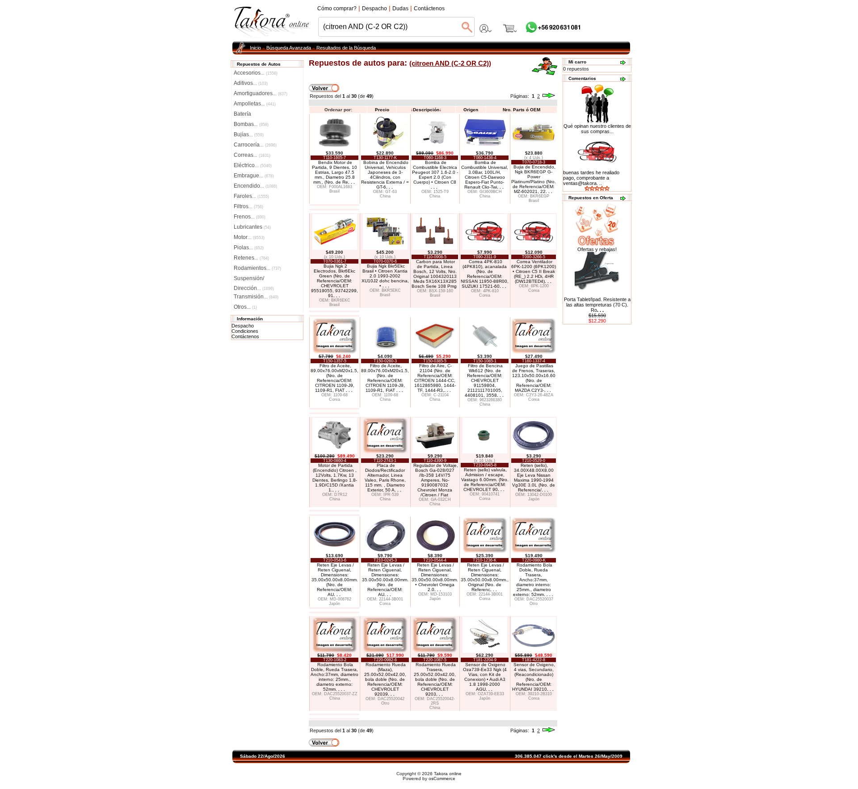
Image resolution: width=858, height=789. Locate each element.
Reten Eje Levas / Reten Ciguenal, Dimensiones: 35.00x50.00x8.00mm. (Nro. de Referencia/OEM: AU (334, 579)
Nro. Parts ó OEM (521, 109)
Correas (252, 155)
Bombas (251, 124)
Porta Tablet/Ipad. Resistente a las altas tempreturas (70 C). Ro (597, 305)
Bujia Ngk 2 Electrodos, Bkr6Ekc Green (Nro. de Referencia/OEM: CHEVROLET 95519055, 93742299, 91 (334, 281)
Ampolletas (255, 104)
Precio (382, 109)
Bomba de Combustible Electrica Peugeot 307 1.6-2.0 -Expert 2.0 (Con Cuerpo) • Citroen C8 (435, 174)
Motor (249, 237)
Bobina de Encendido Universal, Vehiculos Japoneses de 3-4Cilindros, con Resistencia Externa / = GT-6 (385, 174)
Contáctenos (245, 336)
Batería (242, 114)
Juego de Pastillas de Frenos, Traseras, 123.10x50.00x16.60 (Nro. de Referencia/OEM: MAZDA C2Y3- (533, 378)
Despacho (242, 325)
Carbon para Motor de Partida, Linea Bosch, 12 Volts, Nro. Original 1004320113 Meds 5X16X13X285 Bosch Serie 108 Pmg (434, 274)
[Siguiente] (549, 96)
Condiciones (244, 331)
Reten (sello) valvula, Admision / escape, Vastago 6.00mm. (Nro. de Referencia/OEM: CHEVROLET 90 (485, 479)
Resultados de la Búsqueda (346, 47)
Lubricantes (252, 227)
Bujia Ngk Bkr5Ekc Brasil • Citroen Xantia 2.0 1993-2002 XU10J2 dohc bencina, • (385, 276)
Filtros (248, 206)
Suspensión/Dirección (254, 279)
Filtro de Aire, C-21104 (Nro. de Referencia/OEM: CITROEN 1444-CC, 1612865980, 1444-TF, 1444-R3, (435, 378)
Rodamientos (257, 268)
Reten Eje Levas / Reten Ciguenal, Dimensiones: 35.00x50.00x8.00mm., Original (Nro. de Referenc (485, 577)
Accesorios (256, 73)
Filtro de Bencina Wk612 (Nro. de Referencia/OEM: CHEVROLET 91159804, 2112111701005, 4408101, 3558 (484, 380)
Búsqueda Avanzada (288, 47)
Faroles (251, 196)
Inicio (255, 47)
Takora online (448, 773)
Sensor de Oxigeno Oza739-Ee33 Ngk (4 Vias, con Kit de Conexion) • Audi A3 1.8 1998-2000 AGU (485, 677)
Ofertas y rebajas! (597, 249)
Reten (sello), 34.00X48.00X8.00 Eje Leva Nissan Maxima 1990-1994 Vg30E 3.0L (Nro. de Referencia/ (533, 477)
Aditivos (251, 83)
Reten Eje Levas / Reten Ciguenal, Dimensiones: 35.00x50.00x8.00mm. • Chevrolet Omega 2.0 (435, 577)
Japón (533, 499)
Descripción (426, 109)
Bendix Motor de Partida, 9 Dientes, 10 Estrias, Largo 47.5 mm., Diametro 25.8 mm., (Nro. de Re (334, 172)
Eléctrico (253, 165)
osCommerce (442, 778)
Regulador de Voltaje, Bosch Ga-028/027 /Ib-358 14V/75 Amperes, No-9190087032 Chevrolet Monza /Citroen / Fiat (435, 480)
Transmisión (256, 297)
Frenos (249, 217)
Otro (534, 603)
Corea (484, 295)
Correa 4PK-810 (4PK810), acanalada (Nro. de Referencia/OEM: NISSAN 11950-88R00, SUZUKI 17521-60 (485, 274)
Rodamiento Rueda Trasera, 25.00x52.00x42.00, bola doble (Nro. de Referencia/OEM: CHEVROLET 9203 (435, 679)
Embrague (254, 175)
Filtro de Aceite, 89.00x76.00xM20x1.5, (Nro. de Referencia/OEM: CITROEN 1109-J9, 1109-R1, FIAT (334, 378)
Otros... (245, 307)
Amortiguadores (260, 93)
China (385, 196)
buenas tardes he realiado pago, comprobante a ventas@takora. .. (591, 178)
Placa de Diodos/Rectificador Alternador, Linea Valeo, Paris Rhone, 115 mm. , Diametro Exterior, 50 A (385, 477)
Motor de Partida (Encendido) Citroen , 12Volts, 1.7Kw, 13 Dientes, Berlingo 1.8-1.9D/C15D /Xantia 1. (334, 477)
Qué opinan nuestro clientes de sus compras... (597, 128)
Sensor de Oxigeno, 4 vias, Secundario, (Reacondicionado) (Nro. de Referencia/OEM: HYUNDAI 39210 (533, 677)
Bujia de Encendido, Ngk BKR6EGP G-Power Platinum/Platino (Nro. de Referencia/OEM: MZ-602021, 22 (533, 179)
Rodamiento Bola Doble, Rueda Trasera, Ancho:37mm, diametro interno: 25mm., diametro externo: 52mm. (533, 579)
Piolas (249, 247)
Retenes (251, 258)
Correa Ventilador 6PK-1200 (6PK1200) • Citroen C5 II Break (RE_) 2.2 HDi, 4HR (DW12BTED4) (533, 271)
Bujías (249, 134)
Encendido (255, 186)
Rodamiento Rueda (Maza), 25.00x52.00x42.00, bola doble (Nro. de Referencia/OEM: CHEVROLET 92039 (385, 679)
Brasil (334, 191)
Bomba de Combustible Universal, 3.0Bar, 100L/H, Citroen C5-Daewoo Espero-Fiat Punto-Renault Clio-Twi (484, 174)
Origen (470, 109)
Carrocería (255, 145)
